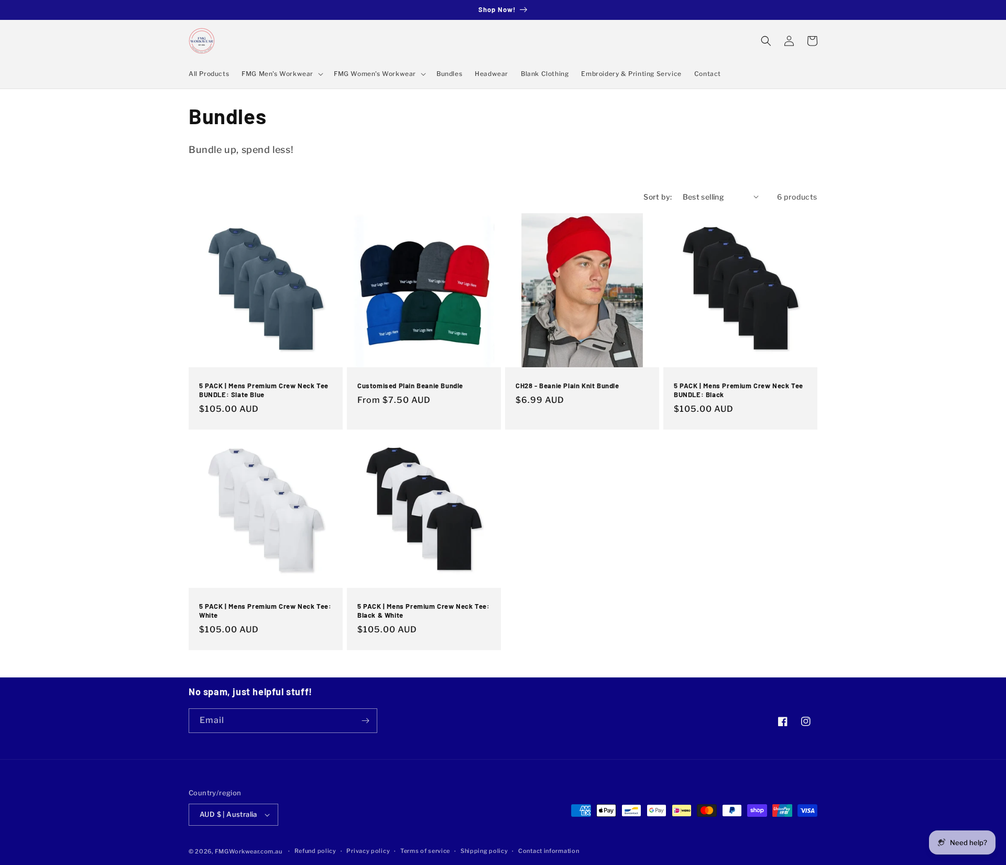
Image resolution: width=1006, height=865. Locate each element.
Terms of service (425, 851)
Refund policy (315, 851)
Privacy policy (368, 851)
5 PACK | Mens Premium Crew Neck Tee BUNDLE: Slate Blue (264, 390)
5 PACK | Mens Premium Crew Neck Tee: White (265, 610)
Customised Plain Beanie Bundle (410, 385)
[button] (281, 73)
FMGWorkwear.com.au (248, 851)
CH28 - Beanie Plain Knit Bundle (567, 385)
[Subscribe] (365, 720)
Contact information (548, 851)
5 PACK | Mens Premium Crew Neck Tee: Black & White (423, 610)
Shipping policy (484, 851)
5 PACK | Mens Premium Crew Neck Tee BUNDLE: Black (738, 390)
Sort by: (657, 196)
